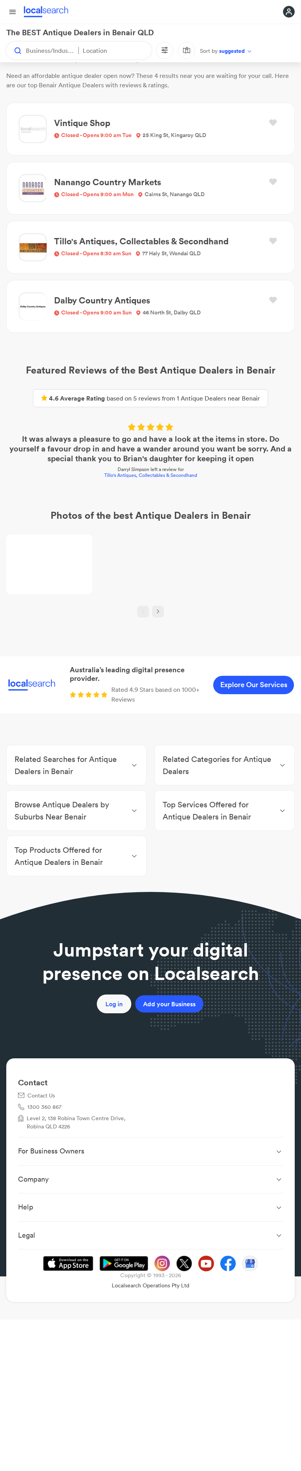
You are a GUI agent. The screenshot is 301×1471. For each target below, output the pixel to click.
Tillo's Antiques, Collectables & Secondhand (150, 475)
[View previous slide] (143, 611)
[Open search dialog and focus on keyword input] (14, 50)
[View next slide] (158, 611)
